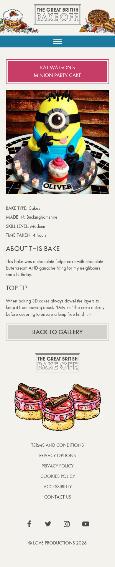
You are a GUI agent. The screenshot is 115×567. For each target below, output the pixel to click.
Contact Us (57, 497)
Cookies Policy (57, 476)
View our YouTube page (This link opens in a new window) (85, 524)
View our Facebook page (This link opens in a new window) (29, 524)
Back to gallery (57, 332)
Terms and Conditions (57, 445)
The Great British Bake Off (57, 19)
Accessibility (58, 486)
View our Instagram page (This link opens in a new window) (66, 524)
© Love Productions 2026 (57, 543)
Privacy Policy (57, 466)
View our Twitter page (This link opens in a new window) (48, 524)
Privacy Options (57, 455)
